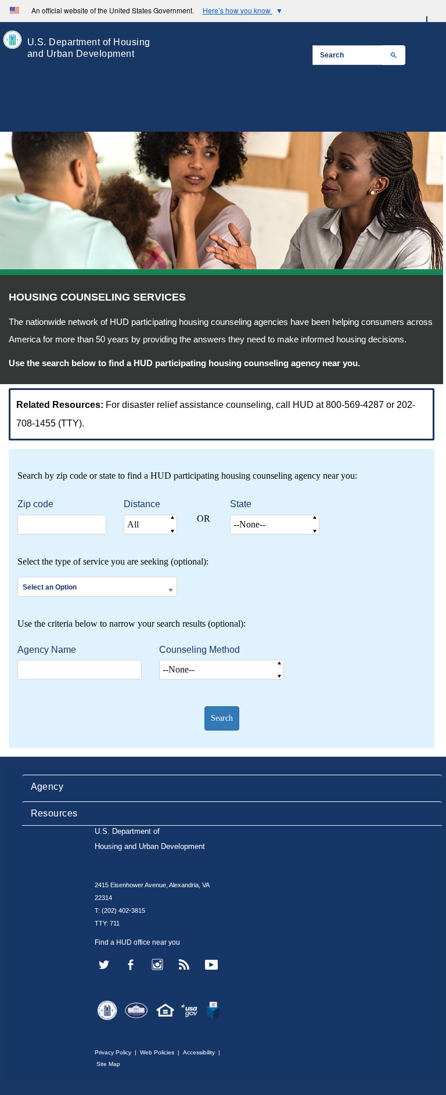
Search (222, 718)
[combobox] (97, 587)
